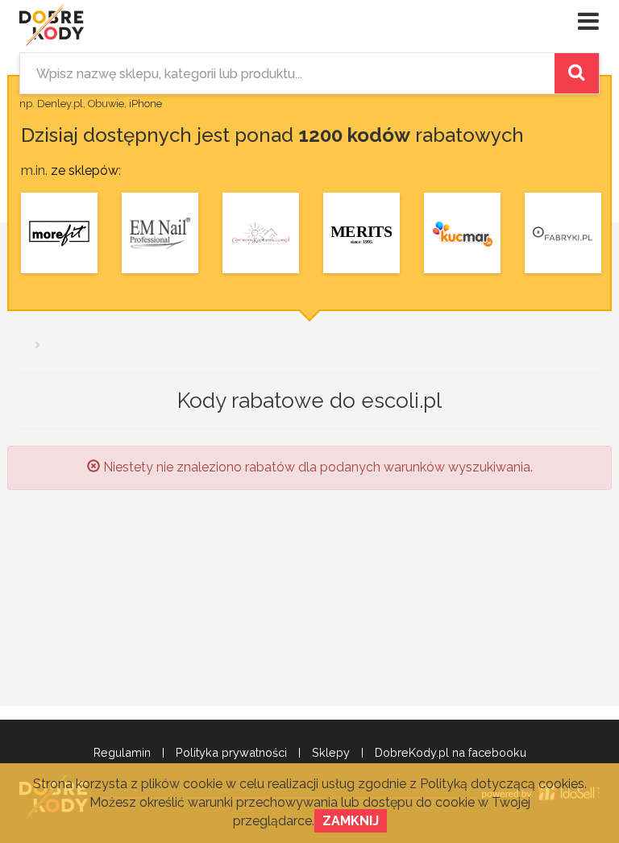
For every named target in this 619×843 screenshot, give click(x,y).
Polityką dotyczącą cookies (502, 783)
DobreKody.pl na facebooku (450, 753)
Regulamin (122, 753)
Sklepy (331, 753)
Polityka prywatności (231, 753)
